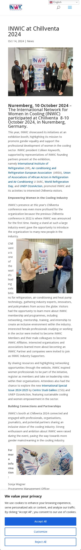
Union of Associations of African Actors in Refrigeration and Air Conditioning (39, 177)
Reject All (40, 542)
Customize (40, 531)
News (30, 41)
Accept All (40, 521)
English (57, 2)
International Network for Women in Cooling (38, 111)
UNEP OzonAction (31, 186)
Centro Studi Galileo (45, 390)
